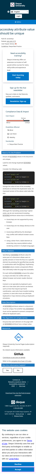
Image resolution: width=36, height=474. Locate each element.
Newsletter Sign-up (18, 101)
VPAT (13, 386)
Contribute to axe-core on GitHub (14, 357)
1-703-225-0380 (18, 408)
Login (18, 16)
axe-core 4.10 (11, 41)
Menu (19, 22)
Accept (18, 469)
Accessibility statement (17, 384)
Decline (18, 464)
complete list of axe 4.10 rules (21, 361)
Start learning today (18, 76)
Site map (22, 386)
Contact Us (16, 380)
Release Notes (18, 416)
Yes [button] (7, 370)
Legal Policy (14, 459)
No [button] (18, 370)
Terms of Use (20, 414)
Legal (29, 414)
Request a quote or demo (17, 382)
